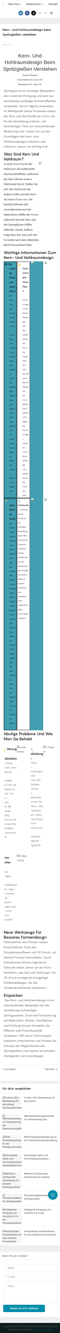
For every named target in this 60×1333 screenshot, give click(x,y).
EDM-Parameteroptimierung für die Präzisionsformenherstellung (40, 1139)
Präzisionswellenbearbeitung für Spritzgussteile (40, 1197)
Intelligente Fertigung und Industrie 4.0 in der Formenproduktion (37, 1211)
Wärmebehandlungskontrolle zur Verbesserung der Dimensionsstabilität (39, 1118)
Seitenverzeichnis (42, 1329)
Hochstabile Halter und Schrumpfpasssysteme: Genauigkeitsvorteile (36, 1157)
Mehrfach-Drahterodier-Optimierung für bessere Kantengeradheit (36, 1175)
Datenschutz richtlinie (20, 1329)
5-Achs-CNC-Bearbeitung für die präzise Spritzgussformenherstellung (39, 1099)
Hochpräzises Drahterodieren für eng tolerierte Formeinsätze (40, 1233)
